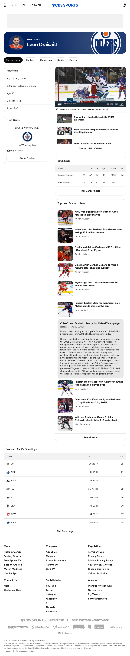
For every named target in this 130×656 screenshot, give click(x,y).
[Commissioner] (82, 625)
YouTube (51, 585)
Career (73, 60)
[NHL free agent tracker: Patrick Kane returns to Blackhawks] (65, 218)
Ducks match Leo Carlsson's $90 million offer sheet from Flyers (97, 249)
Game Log (46, 60)
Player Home (13, 60)
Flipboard (51, 611)
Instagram (51, 594)
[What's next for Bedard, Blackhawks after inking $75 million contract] (65, 235)
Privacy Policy (96, 556)
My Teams (94, 594)
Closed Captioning (98, 569)
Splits (60, 60)
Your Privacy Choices (100, 564)
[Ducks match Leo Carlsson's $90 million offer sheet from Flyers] (65, 253)
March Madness (13, 569)
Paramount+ (53, 564)
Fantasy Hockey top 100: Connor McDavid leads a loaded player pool (99, 383)
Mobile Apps (11, 573)
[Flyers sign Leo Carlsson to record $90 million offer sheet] (65, 288)
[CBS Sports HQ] (58, 619)
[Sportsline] (40, 626)
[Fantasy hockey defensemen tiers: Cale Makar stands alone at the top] (65, 309)
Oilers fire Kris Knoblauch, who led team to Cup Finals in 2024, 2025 (98, 401)
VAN (13, 522)
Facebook (51, 598)
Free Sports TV (12, 560)
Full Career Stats (90, 190)
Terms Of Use (96, 552)
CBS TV (50, 569)
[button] (6, 5)
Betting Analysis (13, 564)
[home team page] (27, 137)
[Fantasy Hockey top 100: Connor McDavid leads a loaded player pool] (65, 388)
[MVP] (99, 625)
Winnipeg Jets (28, 145)
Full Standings (65, 531)
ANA (13, 480)
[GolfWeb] (65, 633)
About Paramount (56, 560)
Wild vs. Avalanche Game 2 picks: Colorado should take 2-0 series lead (96, 419)
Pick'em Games (12, 552)
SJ (12, 497)
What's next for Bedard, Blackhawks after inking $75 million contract (99, 231)
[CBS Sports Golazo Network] (90, 619)
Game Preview (27, 158)
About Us (51, 552)
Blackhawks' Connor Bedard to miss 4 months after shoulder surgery (96, 266)
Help (6, 585)
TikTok (49, 590)
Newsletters (95, 590)
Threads (50, 607)
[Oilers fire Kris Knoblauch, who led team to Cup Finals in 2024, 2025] (65, 405)
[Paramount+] (61, 626)
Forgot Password (97, 598)
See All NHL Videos (90, 148)
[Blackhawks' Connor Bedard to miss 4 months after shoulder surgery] (65, 271)
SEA (13, 505)
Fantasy (30, 60)
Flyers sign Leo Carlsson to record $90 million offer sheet (97, 284)
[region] (90, 87)
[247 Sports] (18, 626)
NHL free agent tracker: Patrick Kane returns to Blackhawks (96, 213)
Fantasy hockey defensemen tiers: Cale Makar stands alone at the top (97, 304)
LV (12, 464)
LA (12, 489)
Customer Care (12, 590)
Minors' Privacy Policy (100, 560)
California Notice (97, 573)
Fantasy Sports (12, 556)
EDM (13, 472)
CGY (13, 514)
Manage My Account (100, 585)
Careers (50, 556)
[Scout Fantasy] (115, 626)
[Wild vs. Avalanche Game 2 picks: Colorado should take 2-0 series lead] (65, 423)
